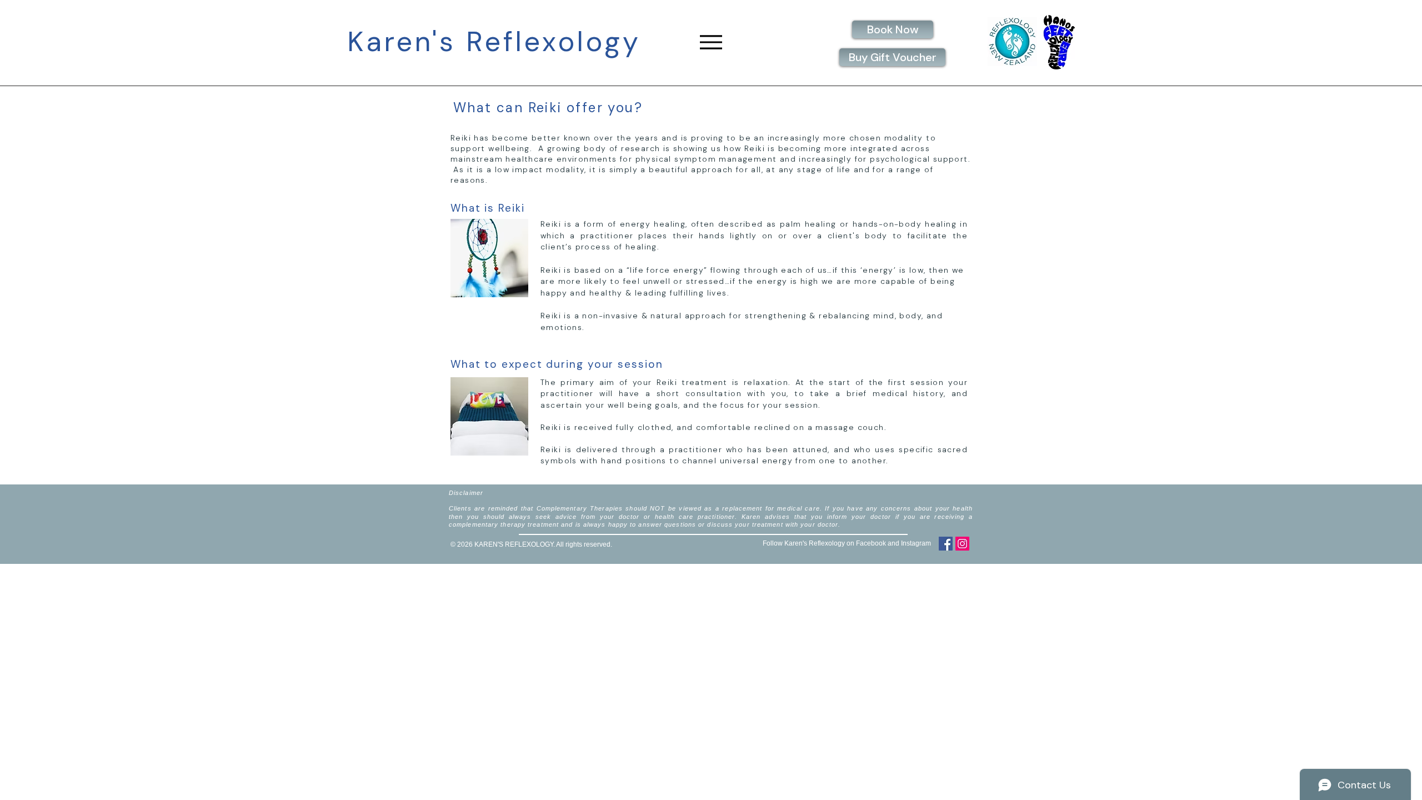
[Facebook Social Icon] (946, 544)
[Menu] (711, 42)
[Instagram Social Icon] (962, 544)
